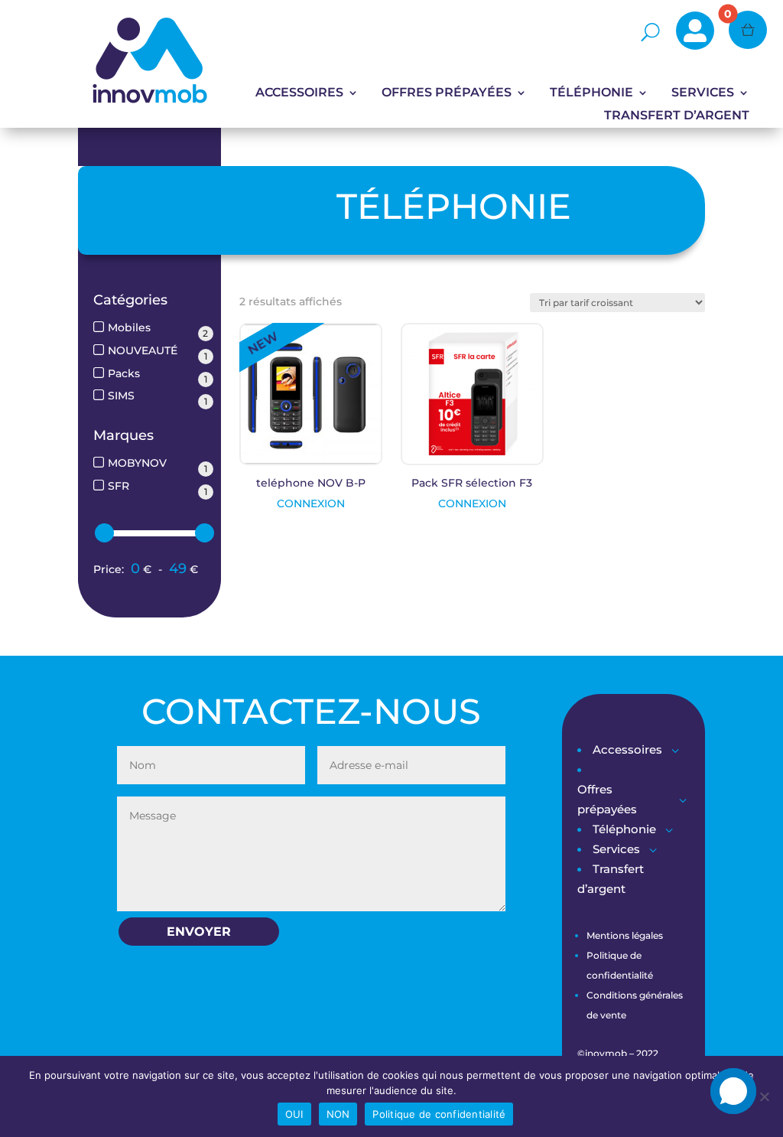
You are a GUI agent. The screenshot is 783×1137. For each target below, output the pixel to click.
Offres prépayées (447, 93)
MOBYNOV (137, 463)
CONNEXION (311, 503)
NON (338, 1114)
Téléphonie (591, 93)
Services (702, 93)
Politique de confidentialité (438, 1114)
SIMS (121, 395)
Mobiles (129, 327)
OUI (294, 1114)
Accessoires (299, 93)
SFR (118, 486)
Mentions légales (624, 935)
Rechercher (596, 32)
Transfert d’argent (676, 116)
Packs (124, 373)
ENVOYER (199, 931)
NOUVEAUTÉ (142, 350)
